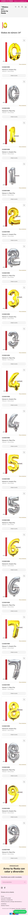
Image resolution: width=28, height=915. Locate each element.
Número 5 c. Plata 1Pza (8, 523)
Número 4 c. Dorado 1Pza (9, 399)
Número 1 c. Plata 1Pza (8, 193)
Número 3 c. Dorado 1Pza (9, 317)
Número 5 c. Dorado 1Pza (9, 481)
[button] (24, 40)
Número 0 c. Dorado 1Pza (9, 70)
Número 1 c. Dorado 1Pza (9, 152)
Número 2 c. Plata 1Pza (8, 275)
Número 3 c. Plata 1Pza (8, 358)
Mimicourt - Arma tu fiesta (16, 908)
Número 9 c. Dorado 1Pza (9, 811)
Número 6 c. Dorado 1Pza (9, 564)
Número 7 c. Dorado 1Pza (9, 646)
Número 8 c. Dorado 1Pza (9, 729)
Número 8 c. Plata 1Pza (8, 770)
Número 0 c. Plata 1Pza (8, 111)
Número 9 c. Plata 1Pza (8, 852)
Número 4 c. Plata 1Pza (8, 440)
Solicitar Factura (5, 905)
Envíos (2, 896)
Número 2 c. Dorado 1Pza (9, 234)
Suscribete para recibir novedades (11, 877)
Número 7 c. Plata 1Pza (8, 687)
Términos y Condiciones (7, 900)
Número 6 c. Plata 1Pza (8, 605)
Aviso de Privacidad (6, 898)
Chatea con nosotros (20, 911)
